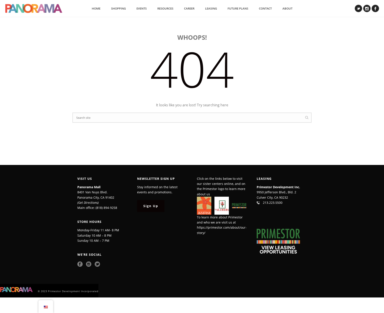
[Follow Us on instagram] (88, 264)
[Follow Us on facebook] (80, 264)
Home (96, 8)
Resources (165, 8)
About (287, 8)
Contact (265, 8)
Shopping (118, 8)
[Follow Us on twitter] (97, 264)
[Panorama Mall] (16, 289)
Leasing (211, 8)
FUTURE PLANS (238, 8)
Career (189, 8)
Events (141, 8)
